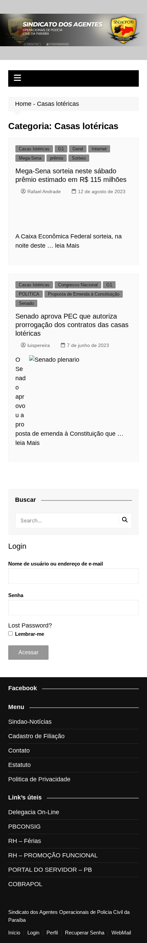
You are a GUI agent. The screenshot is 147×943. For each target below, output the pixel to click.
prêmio (56, 158)
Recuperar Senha (84, 932)
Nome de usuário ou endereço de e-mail (55, 564)
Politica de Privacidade (39, 779)
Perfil (52, 932)
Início (14, 932)
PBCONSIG (24, 826)
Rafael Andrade (44, 191)
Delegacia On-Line (33, 812)
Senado (26, 303)
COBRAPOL (25, 884)
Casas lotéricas (34, 148)
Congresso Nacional (78, 284)
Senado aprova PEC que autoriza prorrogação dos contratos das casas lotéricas (72, 324)
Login (33, 932)
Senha (15, 595)
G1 (61, 148)
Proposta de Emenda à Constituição (83, 294)
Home (23, 103)
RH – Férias (24, 840)
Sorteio (79, 158)
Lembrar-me (29, 634)
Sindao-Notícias (30, 721)
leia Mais (67, 245)
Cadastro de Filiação (36, 736)
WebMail (121, 932)
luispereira (38, 345)
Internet (99, 148)
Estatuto (19, 764)
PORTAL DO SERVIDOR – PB (50, 869)
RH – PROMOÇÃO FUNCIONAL (53, 855)
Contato (19, 750)
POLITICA (29, 294)
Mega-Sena (30, 158)
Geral (77, 148)
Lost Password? (30, 625)
